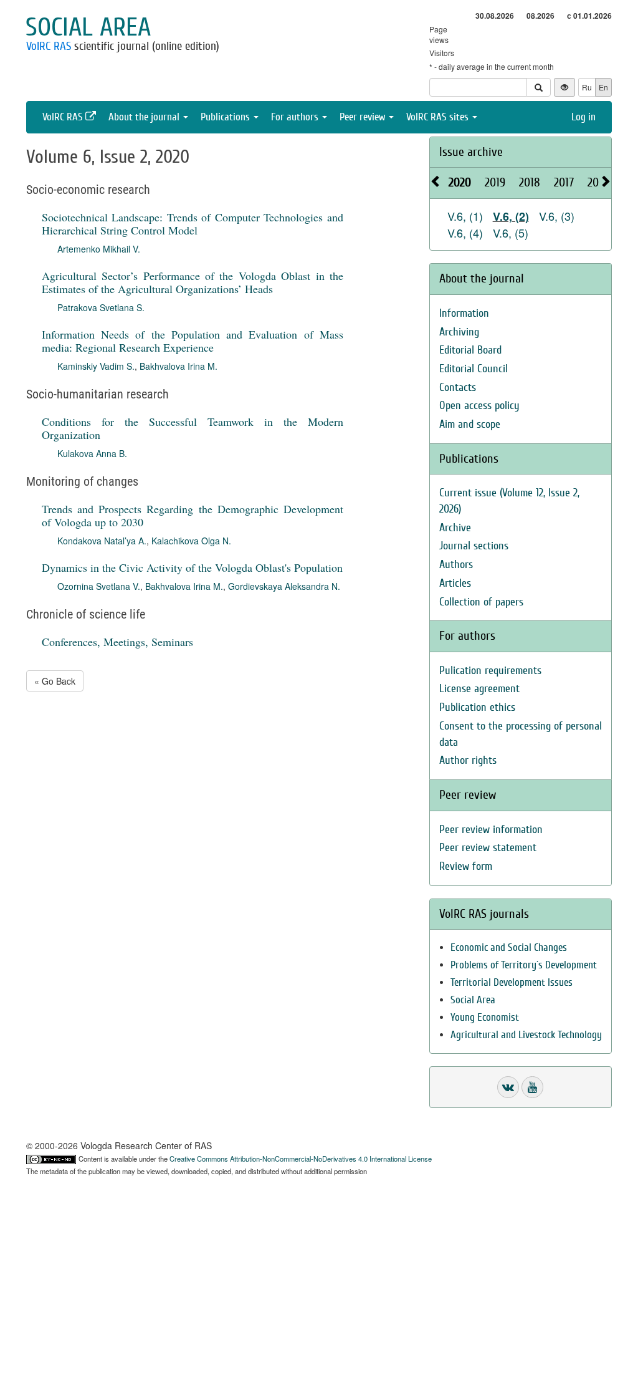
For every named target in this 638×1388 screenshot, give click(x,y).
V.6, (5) (510, 232)
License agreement (479, 688)
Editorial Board (470, 350)
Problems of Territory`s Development (523, 965)
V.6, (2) (511, 216)
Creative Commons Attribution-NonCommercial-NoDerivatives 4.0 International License (300, 1159)
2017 (564, 182)
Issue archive (471, 152)
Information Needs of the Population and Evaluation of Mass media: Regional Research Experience (192, 341)
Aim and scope (469, 424)
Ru (587, 87)
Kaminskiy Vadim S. (96, 366)
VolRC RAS (48, 46)
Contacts (457, 387)
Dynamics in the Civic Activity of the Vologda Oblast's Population (192, 567)
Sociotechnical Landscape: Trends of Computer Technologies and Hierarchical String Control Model (192, 224)
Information (464, 313)
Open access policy (479, 405)
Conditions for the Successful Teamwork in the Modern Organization (192, 428)
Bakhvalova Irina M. (178, 366)
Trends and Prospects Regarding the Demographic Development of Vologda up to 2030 (192, 515)
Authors (456, 564)
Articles (455, 583)
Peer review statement (487, 847)
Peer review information (491, 829)
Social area (88, 27)
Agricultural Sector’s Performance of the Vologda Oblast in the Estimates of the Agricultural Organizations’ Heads (192, 282)
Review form (465, 866)
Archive (455, 527)
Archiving (459, 332)
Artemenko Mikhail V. (98, 249)
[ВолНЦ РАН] (508, 1087)
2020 (460, 182)
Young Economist (484, 1017)
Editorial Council (473, 368)
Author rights (468, 760)
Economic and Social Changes (508, 947)
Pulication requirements (490, 670)
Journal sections (473, 545)
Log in (583, 117)
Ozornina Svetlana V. (98, 586)
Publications (226, 117)
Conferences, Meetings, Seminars (117, 641)
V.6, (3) (556, 216)
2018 (529, 182)
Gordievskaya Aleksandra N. (284, 586)
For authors (296, 117)
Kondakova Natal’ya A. (101, 540)
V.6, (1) (465, 216)
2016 (598, 182)
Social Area (472, 1000)
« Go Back (54, 681)
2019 (495, 182)
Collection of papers (481, 602)
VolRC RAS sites (438, 117)
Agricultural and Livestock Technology (526, 1035)
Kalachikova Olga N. (191, 540)
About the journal (145, 117)
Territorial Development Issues (511, 982)
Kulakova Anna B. (92, 453)
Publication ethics (477, 707)
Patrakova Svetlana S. (101, 307)
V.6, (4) (465, 232)
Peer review (364, 117)
